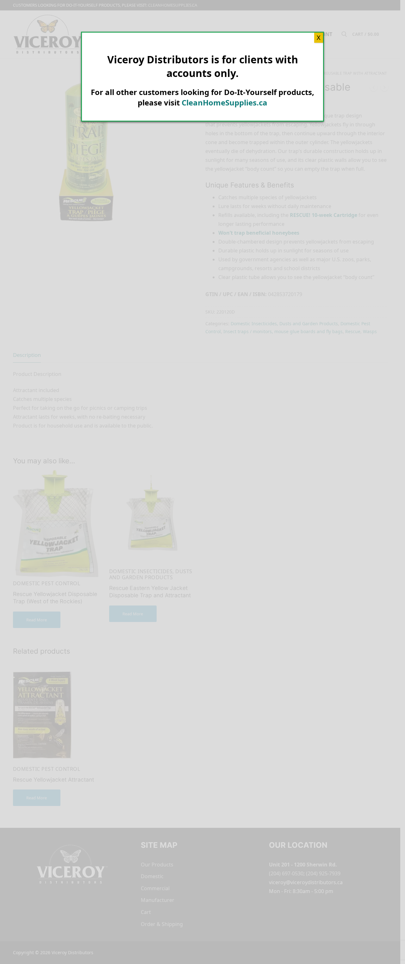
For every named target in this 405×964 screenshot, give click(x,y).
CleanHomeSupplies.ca (224, 102)
